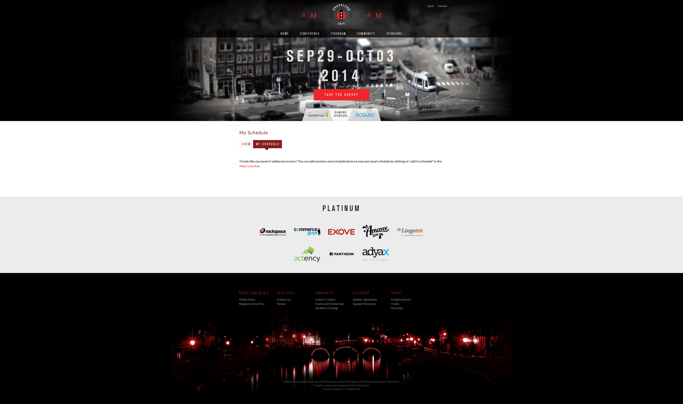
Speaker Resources (364, 303)
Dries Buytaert (361, 385)
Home (285, 34)
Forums (281, 303)
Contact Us (284, 299)
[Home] (341, 27)
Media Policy (247, 299)
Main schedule (249, 166)
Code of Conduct (325, 299)
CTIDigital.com (352, 388)
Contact (442, 5)
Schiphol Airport (401, 299)
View (246, 144)
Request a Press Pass (251, 303)
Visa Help (397, 308)
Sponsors (394, 34)
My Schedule (269, 145)
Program (338, 34)
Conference (310, 34)
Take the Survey (341, 95)
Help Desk (286, 293)
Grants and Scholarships (329, 303)
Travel (397, 293)
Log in (430, 5)
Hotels (395, 303)
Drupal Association (333, 381)
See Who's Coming (326, 308)
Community (366, 34)
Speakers (361, 293)
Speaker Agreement (365, 299)
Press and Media (254, 293)
